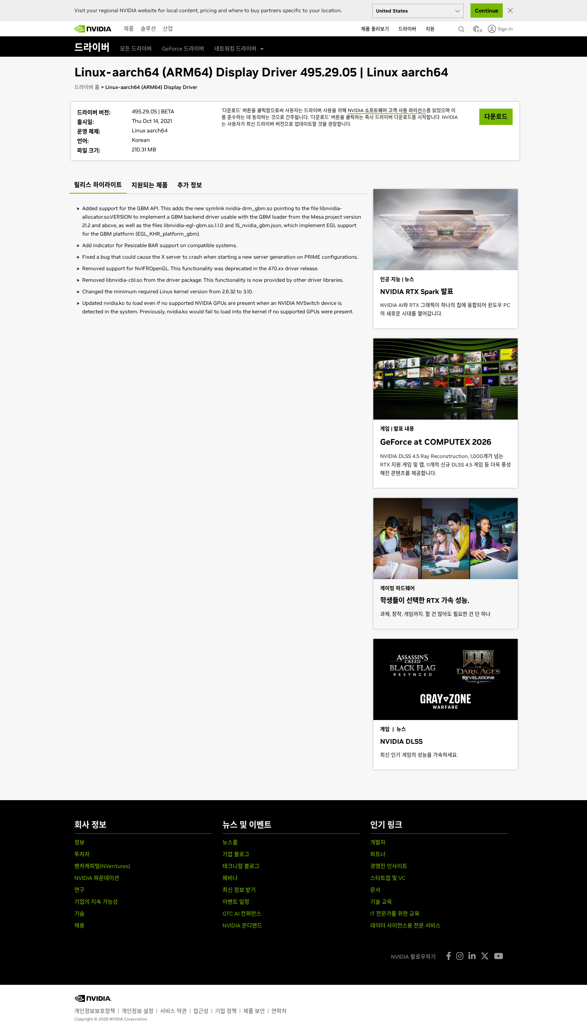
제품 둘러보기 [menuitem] (375, 29)
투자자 (82, 854)
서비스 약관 (173, 1011)
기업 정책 (226, 1011)
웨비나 (230, 877)
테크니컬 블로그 (241, 866)
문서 (375, 889)
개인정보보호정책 (94, 1011)
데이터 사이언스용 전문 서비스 (405, 925)
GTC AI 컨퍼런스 (242, 913)
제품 (129, 28)
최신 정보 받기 (239, 889)
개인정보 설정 (138, 1011)
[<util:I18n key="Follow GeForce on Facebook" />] (448, 956)
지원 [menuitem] (430, 29)
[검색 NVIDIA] (462, 27)
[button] (476, 30)
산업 (168, 28)
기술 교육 (381, 901)
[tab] (98, 185)
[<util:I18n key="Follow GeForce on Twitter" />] (485, 956)
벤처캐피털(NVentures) (102, 866)
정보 (79, 842)
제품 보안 (254, 1011)
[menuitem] (128, 28)
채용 (79, 925)
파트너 (378, 854)
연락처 (279, 1011)
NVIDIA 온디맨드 (242, 925)
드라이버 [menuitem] (407, 29)
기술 (79, 913)
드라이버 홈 (87, 87)
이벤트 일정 (236, 901)
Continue (486, 10)
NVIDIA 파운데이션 (96, 877)
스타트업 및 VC (388, 877)
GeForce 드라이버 (183, 48)
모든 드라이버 (136, 48)
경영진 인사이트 (388, 866)
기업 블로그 (236, 854)
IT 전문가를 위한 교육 (395, 913)
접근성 (201, 1011)
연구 (79, 889)
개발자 (378, 842)
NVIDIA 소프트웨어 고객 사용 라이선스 (387, 110)
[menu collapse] (182, 29)
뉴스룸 (230, 842)
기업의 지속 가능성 (96, 901)
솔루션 (148, 28)
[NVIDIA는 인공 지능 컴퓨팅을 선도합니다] (93, 28)
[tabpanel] (218, 260)
